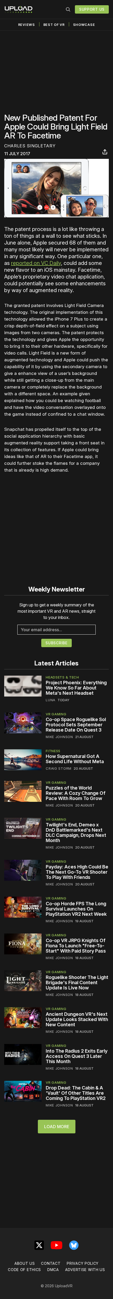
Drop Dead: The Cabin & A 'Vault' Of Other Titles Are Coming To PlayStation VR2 (76, 1093)
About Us (24, 1263)
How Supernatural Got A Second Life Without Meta (75, 758)
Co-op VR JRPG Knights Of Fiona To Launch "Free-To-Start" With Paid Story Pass (76, 946)
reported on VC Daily (36, 263)
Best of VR (54, 25)
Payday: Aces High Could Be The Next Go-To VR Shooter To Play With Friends (77, 872)
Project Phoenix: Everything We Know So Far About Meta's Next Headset (76, 688)
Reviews (26, 25)
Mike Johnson (59, 737)
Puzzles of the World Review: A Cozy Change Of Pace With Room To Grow (75, 793)
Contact (50, 1263)
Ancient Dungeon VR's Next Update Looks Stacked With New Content (77, 1019)
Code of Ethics (24, 1269)
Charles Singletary (30, 146)
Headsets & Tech (62, 677)
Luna (50, 700)
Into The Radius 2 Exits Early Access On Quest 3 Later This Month (76, 1056)
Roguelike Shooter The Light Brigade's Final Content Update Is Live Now (77, 982)
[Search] (68, 9)
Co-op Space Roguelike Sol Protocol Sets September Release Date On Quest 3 (76, 725)
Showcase (84, 25)
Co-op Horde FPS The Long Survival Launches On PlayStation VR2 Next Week (76, 909)
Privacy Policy (83, 1263)
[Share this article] (105, 152)
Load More (56, 1126)
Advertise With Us (85, 1269)
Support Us (92, 9)
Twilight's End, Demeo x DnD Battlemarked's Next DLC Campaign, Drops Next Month (76, 832)
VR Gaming (56, 714)
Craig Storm (58, 768)
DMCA (53, 1269)
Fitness (53, 751)
